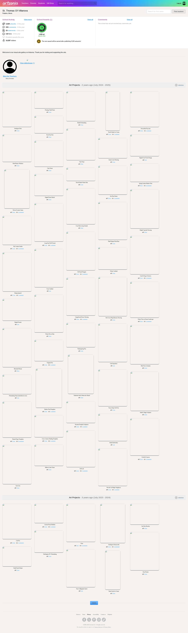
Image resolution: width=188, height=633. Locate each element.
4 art (114, 365)
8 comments (21, 441)
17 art (14, 295)
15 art (50, 170)
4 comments (84, 545)
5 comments (21, 542)
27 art (81, 124)
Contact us (103, 614)
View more (28, 19)
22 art (18, 570)
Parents (33, 3)
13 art (50, 112)
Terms (83, 614)
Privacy (89, 614)
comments (12, 27)
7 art (114, 444)
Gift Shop (50, 3)
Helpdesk (110, 614)
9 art (18, 397)
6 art (18, 324)
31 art (141, 459)
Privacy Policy (107, 627)
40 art (141, 185)
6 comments (148, 185)
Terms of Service (98, 627)
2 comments (21, 212)
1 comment (116, 134)
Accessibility (96, 614)
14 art (50, 199)
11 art (18, 130)
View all (90, 19)
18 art (18, 370)
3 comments (116, 198)
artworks (13, 24)
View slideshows (26, 63)
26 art (81, 228)
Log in (179, 3)
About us (78, 614)
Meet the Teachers (10, 76)
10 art (141, 130)
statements (11, 30)
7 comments (85, 470)
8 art (146, 159)
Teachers (25, 3)
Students (41, 3)
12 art (113, 243)
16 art (50, 137)
